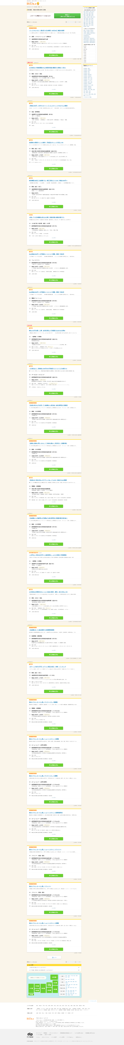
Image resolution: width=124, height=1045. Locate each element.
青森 (69, 984)
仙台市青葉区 (86, 41)
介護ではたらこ (79, 1037)
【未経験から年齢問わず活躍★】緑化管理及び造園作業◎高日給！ (48, 518)
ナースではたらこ (70, 1037)
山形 (66, 985)
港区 (84, 30)
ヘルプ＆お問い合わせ (78, 1033)
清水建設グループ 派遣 (88, 85)
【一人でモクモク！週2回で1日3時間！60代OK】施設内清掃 (46, 30)
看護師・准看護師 (66, 1009)
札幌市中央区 (92, 41)
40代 (53, 1013)
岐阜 (68, 979)
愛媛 (71, 991)
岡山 (68, 990)
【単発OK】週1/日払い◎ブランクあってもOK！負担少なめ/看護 (48, 480)
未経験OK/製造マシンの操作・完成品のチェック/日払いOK (46, 142)
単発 (40, 1013)
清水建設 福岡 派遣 (88, 82)
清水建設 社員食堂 (87, 83)
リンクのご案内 (39, 1034)
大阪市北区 (92, 38)
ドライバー (86, 1009)
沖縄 (72, 994)
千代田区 (88, 30)
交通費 (62, 1013)
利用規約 (45, 1033)
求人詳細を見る (53, 55)
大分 (76, 993)
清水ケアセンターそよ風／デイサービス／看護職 (43, 702)
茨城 (76, 975)
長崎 (71, 993)
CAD (89, 1008)
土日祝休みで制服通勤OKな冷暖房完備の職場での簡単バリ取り (47, 67)
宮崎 (66, 994)
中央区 (85, 31)
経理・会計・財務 (49, 1008)
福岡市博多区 (92, 42)
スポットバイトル (45, 1037)
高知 (73, 991)
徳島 (68, 991)
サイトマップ (38, 1033)
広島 (66, 990)
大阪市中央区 (86, 38)
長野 (68, 987)
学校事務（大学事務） (77, 1008)
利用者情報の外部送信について (66, 1033)
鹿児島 (69, 994)
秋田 (76, 984)
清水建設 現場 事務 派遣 (89, 89)
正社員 (49, 1013)
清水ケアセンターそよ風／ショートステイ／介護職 (44, 739)
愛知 (66, 979)
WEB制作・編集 (47, 1009)
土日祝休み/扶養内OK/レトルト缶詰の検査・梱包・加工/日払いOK (48, 592)
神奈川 (69, 975)
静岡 (73, 979)
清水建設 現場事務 (87, 88)
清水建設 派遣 (87, 72)
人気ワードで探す (47, 1034)
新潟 (71, 987)
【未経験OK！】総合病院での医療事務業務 (41, 630)
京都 (71, 981)
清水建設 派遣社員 (87, 75)
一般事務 (38, 1008)
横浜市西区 (92, 32)
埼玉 (74, 975)
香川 (66, 991)
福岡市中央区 (86, 42)
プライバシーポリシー (53, 1033)
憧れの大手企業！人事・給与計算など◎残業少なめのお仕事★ (47, 330)
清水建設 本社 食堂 (88, 78)
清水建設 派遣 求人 (88, 77)
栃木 (87, 12)
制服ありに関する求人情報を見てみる (67, 15)
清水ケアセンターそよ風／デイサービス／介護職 (43, 776)
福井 (66, 988)
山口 (76, 990)
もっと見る (53, 50)
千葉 (72, 975)
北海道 (67, 984)
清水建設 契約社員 (87, 74)
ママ (66, 1013)
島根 (73, 990)
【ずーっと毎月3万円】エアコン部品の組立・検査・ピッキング (47, 666)
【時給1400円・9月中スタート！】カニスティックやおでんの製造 (48, 105)
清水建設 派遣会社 (87, 86)
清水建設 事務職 (87, 69)
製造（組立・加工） (79, 1009)
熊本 (73, 993)
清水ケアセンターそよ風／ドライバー (40, 886)
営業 (83, 1008)
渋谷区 (88, 31)
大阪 (66, 981)
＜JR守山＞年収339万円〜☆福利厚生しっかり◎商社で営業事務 (47, 555)
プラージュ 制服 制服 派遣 (90, 94)
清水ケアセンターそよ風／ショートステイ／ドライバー (45, 849)
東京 (66, 975)
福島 (68, 985)
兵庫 (68, 981)
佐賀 (68, 993)
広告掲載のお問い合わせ (90, 1033)
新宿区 (91, 30)
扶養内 (69, 1013)
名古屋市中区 (86, 35)
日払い (43, 1013)
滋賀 (73, 981)
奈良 (76, 981)
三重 (71, 979)
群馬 (89, 12)
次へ (79, 22)
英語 (46, 1013)
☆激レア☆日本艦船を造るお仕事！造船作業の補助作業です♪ (47, 217)
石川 (76, 987)
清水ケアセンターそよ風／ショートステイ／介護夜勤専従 (46, 812)
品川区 (91, 31)
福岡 (66, 993)
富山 (73, 987)
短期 (37, 1013)
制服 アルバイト (87, 95)
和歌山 (67, 982)
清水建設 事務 (87, 68)
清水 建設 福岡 (87, 92)
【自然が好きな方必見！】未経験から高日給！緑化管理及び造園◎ (48, 405)
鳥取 (71, 990)
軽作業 (72, 1009)
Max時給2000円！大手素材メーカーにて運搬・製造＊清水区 (46, 254)
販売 (86, 1008)
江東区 (85, 32)
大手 (72, 1013)
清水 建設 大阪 (87, 91)
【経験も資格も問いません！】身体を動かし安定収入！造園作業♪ (48, 443)
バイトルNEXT (54, 1037)
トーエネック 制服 (87, 97)
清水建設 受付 (87, 71)
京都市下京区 (92, 39)
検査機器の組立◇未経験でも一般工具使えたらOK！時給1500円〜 (48, 180)
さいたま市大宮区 (87, 34)
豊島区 (88, 32)
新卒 (56, 1013)
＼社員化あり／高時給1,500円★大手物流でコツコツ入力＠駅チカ (48, 368)
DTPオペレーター (54, 1009)
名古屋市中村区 (87, 36)
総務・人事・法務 (57, 1008)
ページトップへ (93, 1001)
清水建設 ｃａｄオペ (88, 80)
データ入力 (43, 1008)
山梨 (66, 987)
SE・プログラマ (39, 1009)
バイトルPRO (61, 1037)
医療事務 (60, 1009)
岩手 (72, 984)
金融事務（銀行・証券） (66, 1008)
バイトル (38, 1037)
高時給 (59, 1013)
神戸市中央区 (86, 39)
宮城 (74, 984)
